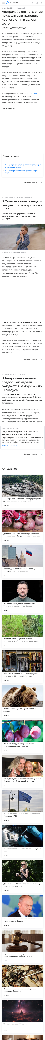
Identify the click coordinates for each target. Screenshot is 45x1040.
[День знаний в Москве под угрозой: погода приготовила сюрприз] (22, 876)
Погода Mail (20, 8)
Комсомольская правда (24, 197)
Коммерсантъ (21, 374)
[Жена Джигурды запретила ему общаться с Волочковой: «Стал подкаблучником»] (22, 771)
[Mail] (7, 2)
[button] (22, 237)
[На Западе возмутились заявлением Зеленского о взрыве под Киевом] (22, 596)
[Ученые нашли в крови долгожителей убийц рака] (22, 841)
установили (32, 93)
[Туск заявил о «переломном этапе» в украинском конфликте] (22, 911)
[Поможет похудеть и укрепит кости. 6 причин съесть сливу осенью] (22, 736)
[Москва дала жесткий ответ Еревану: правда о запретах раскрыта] (22, 561)
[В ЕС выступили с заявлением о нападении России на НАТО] (22, 806)
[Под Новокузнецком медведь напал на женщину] (22, 701)
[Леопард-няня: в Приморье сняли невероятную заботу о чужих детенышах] (22, 631)
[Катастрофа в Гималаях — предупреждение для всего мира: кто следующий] (22, 491)
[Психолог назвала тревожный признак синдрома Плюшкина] (22, 981)
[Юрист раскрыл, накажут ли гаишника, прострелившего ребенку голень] (22, 946)
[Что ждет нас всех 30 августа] (22, 1016)
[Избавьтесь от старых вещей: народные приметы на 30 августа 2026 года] (22, 666)
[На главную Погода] (13, 2)
